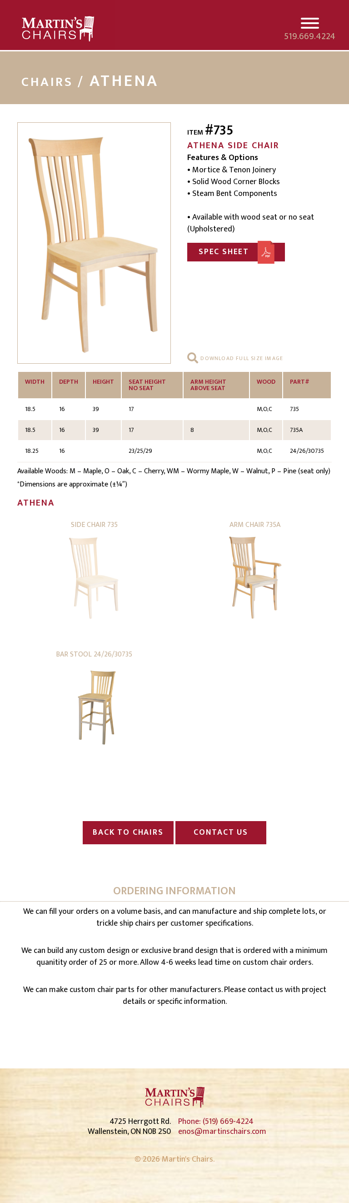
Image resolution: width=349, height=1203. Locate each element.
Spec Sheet (224, 252)
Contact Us (221, 832)
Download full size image (241, 358)
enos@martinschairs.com (222, 1131)
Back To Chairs (128, 832)
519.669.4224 (309, 36)
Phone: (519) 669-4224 (216, 1121)
